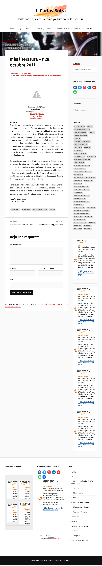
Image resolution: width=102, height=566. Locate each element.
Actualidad (19, 76)
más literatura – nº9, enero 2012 (51, 225)
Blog (19, 29)
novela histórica (81, 186)
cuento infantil (80, 144)
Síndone (76, 498)
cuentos (78, 147)
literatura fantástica (83, 171)
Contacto (88, 29)
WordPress (46, 560)
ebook (87, 147)
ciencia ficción (80, 132)
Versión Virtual (36, 116)
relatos (91, 207)
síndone (77, 225)
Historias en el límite (81, 507)
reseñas (78, 216)
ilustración (79, 162)
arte (89, 126)
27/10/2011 (27, 73)
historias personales (82, 159)
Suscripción (77, 29)
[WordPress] (44, 477)
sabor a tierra (80, 222)
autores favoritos (82, 129)
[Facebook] (75, 87)
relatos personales (82, 213)
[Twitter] (79, 87)
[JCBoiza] (51, 12)
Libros (27, 29)
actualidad (15, 209)
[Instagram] (84, 87)
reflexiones (79, 207)
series (92, 222)
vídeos (88, 228)
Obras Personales (40, 76)
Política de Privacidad (80, 540)
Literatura (29, 76)
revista (52, 209)
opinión (78, 192)
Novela (78, 183)
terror (87, 225)
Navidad (78, 180)
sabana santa (79, 219)
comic (77, 138)
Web (11, 280)
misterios (78, 174)
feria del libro (80, 153)
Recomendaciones (54, 76)
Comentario (15, 245)
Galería (48, 29)
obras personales (81, 189)
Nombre (13, 268)
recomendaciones (81, 201)
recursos (78, 204)
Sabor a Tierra (78, 488)
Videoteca (38, 29)
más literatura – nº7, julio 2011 (21, 225)
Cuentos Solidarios (80, 512)
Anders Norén (65, 560)
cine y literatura (81, 135)
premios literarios (81, 195)
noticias (88, 180)
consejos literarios (82, 141)
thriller (78, 228)
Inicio (12, 29)
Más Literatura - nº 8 (40, 209)
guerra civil (79, 156)
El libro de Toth (78, 493)
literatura (26, 209)
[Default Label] (89, 87)
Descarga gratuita (37, 114)
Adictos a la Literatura (62, 29)
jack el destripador (82, 165)
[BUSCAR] (94, 70)
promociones (79, 198)
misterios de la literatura (84, 177)
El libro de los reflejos (81, 502)
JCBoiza (16, 73)
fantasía (78, 150)
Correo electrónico (46, 268)
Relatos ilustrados (82, 210)
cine (91, 132)
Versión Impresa (36, 118)
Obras (74, 477)
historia (91, 156)
